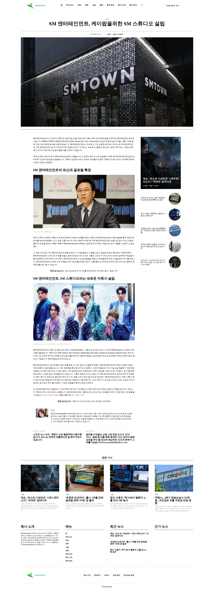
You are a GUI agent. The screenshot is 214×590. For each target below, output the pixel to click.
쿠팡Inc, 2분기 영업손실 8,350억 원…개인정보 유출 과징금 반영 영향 (153, 230)
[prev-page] (172, 141)
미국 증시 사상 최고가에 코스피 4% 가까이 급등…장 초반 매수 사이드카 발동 (153, 262)
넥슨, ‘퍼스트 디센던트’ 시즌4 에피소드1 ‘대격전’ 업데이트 (160, 180)
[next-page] (176, 141)
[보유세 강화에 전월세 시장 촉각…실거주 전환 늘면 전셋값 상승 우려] (175, 246)
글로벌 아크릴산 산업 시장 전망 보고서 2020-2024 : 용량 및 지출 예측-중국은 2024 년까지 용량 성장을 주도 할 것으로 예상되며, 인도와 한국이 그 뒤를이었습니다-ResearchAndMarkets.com (110, 438)
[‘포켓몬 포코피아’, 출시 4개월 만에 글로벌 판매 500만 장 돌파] (175, 199)
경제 (156, 494)
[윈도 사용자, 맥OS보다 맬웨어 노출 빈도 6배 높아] (175, 215)
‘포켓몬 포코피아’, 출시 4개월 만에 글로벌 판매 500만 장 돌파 (153, 199)
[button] (141, 5)
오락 (107, 19)
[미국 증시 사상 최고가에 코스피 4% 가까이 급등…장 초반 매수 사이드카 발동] (175, 262)
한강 (99, 34)
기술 (22, 494)
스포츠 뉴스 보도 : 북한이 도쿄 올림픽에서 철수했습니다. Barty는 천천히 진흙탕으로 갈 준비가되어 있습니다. (57, 437)
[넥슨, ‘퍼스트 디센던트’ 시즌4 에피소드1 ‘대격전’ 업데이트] (161, 163)
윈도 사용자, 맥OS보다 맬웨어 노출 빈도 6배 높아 (128, 499)
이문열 (145, 186)
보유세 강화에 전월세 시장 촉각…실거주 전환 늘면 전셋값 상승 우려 (153, 246)
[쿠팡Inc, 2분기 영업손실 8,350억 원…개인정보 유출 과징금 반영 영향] (175, 230)
